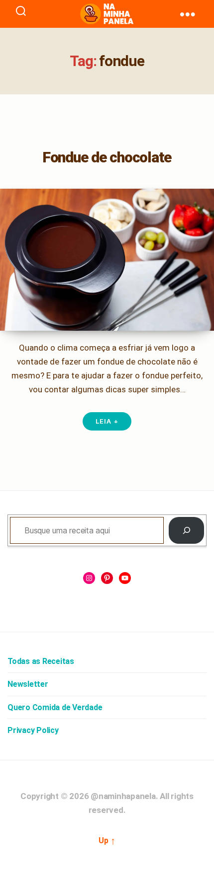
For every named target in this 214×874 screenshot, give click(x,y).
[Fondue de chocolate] (107, 260)
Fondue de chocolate (107, 157)
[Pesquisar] (186, 530)
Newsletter (27, 684)
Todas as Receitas (40, 661)
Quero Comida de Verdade (54, 707)
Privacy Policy (33, 730)
